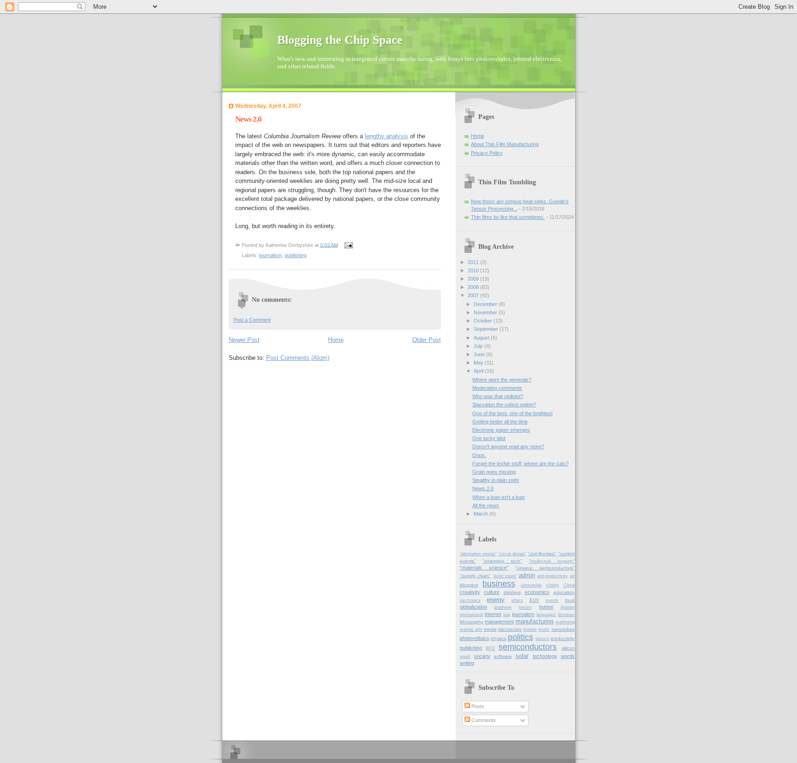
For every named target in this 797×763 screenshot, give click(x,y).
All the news (485, 505)
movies (530, 629)
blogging (469, 584)
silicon (568, 648)
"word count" (505, 576)
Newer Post (244, 339)
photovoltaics (474, 638)
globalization (473, 607)
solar (522, 655)
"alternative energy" (478, 554)
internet (493, 614)
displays (512, 592)
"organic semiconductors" (545, 567)
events (552, 600)
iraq (506, 614)
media (490, 629)
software (503, 656)
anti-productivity (552, 576)
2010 (474, 270)
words (568, 656)
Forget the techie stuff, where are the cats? (520, 463)
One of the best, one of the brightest (512, 413)
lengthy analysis (386, 136)
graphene (503, 607)
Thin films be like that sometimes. (508, 217)
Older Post (426, 339)
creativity (470, 592)
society (482, 656)
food (570, 600)
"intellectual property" (552, 561)
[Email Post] (348, 244)
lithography (471, 621)
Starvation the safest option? (504, 404)
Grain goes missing (494, 472)
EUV (534, 600)
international (471, 614)
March (481, 513)
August (482, 337)
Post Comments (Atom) (297, 357)
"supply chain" (475, 575)
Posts (477, 706)
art (572, 576)
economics (537, 592)
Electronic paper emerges (501, 430)
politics (520, 637)
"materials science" (484, 567)
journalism (270, 255)
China (569, 585)
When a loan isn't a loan (498, 497)
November (486, 312)
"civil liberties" (542, 553)
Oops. (479, 455)
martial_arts (471, 629)
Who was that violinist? (497, 396)
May (479, 362)
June (480, 354)
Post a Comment (252, 320)
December (486, 304)
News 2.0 (483, 488)
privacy (542, 638)
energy (496, 599)
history (525, 607)
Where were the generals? (501, 379)
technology (545, 656)
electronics (470, 600)
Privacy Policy (487, 153)
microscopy (510, 629)
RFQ (490, 648)
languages (546, 614)
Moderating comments (497, 388)
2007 (474, 295)
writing (467, 663)
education (564, 592)
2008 (474, 287)
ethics (517, 600)
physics (498, 638)
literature (566, 614)
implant (568, 607)
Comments (483, 720)
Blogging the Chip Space (340, 40)
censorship (531, 585)
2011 (474, 262)
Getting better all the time (500, 421)
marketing (565, 622)
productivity (563, 638)
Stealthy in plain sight (495, 480)
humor (546, 607)
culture (492, 592)
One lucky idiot (489, 438)
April (479, 371)
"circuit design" (512, 554)
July (479, 346)
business (498, 583)
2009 (474, 279)
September (487, 329)
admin (527, 575)
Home (336, 339)
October (484, 320)
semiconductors (528, 646)
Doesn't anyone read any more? (508, 446)
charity (552, 585)
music (544, 629)
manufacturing (534, 621)
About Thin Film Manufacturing (505, 144)
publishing (296, 255)
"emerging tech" (502, 560)
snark (465, 656)
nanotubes (563, 629)
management (499, 621)
